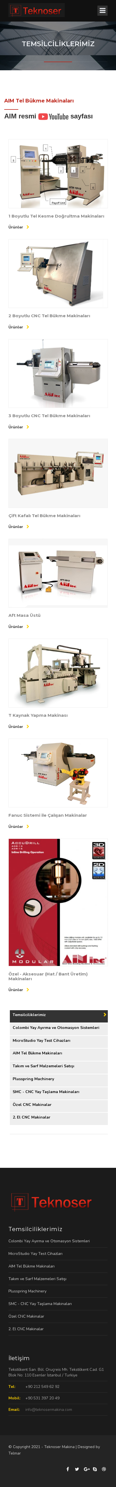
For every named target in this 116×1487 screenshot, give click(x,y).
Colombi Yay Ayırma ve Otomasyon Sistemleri (56, 1027)
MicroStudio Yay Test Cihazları (41, 1040)
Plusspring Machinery (33, 1079)
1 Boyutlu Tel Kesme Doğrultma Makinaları (56, 216)
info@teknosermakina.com (48, 1409)
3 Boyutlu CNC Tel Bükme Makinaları (49, 415)
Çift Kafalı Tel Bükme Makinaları (44, 515)
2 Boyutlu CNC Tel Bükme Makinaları (49, 315)
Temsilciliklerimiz (29, 1014)
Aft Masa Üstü (24, 615)
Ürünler (16, 227)
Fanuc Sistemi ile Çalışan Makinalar (47, 815)
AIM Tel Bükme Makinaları (37, 1053)
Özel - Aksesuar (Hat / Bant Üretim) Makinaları (48, 976)
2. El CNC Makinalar (31, 1117)
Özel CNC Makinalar (32, 1104)
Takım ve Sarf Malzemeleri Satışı (43, 1066)
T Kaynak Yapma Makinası (38, 715)
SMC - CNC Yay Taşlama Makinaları (46, 1091)
